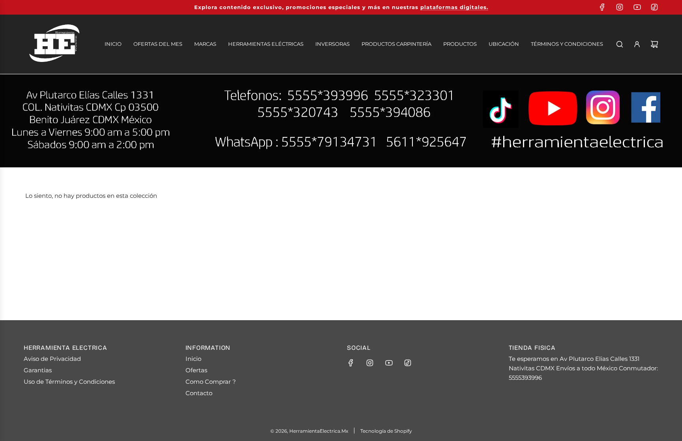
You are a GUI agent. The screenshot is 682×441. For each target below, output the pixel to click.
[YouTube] (637, 7)
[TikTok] (654, 7)
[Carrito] (654, 44)
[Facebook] (602, 7)
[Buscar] (619, 44)
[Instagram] (619, 7)
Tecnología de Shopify (386, 431)
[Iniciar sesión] (637, 44)
